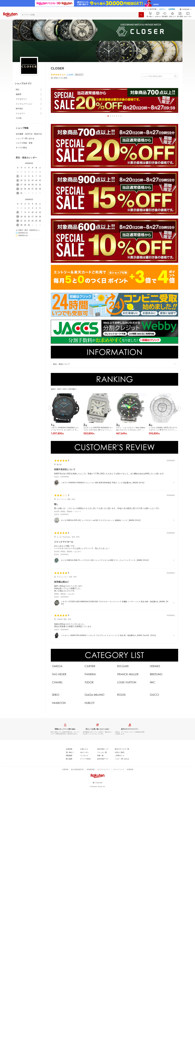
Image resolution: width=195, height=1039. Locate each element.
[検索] (141, 14)
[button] (186, 9)
